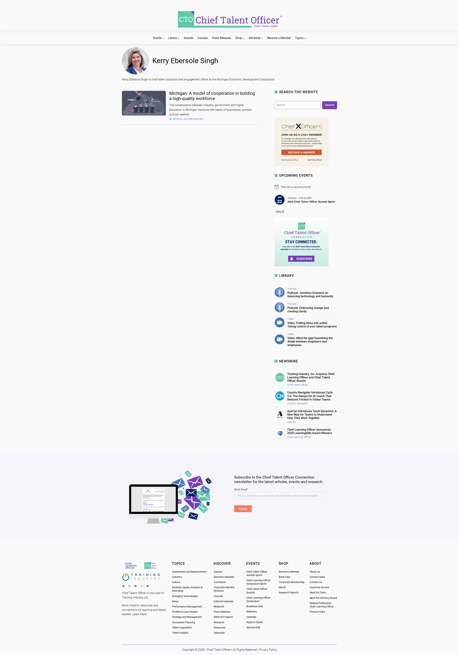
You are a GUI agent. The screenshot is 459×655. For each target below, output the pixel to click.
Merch (282, 587)
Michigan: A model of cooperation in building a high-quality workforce (212, 96)
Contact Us (316, 582)
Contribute (220, 582)
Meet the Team (318, 592)
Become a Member (224, 577)
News (175, 601)
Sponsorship (253, 627)
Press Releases (222, 611)
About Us (315, 571)
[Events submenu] (163, 38)
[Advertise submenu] (262, 38)
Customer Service (319, 587)
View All (280, 211)
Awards (218, 571)
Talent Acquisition (182, 627)
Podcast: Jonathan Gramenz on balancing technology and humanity (310, 294)
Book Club (284, 577)
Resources (219, 627)
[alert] (306, 187)
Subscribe (219, 632)
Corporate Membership (291, 582)
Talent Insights (180, 632)
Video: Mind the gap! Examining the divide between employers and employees (310, 341)
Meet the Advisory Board (323, 598)
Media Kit (219, 606)
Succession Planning (183, 622)
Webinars (251, 611)
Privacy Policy (317, 611)
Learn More (140, 614)
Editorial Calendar (223, 601)
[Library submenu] (178, 38)
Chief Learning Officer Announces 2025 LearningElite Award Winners (309, 431)
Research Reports (289, 592)
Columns (177, 577)
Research (219, 622)
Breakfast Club (254, 606)
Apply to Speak (254, 622)
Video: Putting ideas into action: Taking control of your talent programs (312, 324)
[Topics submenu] (305, 38)
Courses (218, 596)
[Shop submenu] (244, 38)
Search (329, 105)
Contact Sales (317, 577)
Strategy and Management (188, 118)
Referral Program (223, 617)
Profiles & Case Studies (185, 611)
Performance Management (187, 606)
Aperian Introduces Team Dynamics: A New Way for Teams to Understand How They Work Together (312, 414)
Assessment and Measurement (189, 571)
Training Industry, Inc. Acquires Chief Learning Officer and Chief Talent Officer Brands (311, 377)
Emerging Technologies (185, 596)
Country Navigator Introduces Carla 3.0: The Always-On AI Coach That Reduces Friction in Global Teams (310, 396)
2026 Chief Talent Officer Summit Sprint (311, 201)
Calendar (251, 617)
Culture (176, 582)
